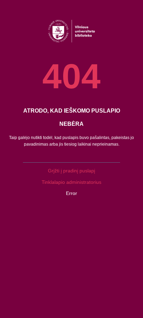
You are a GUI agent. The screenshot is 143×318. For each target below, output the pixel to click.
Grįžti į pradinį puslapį (71, 170)
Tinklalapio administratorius (71, 182)
